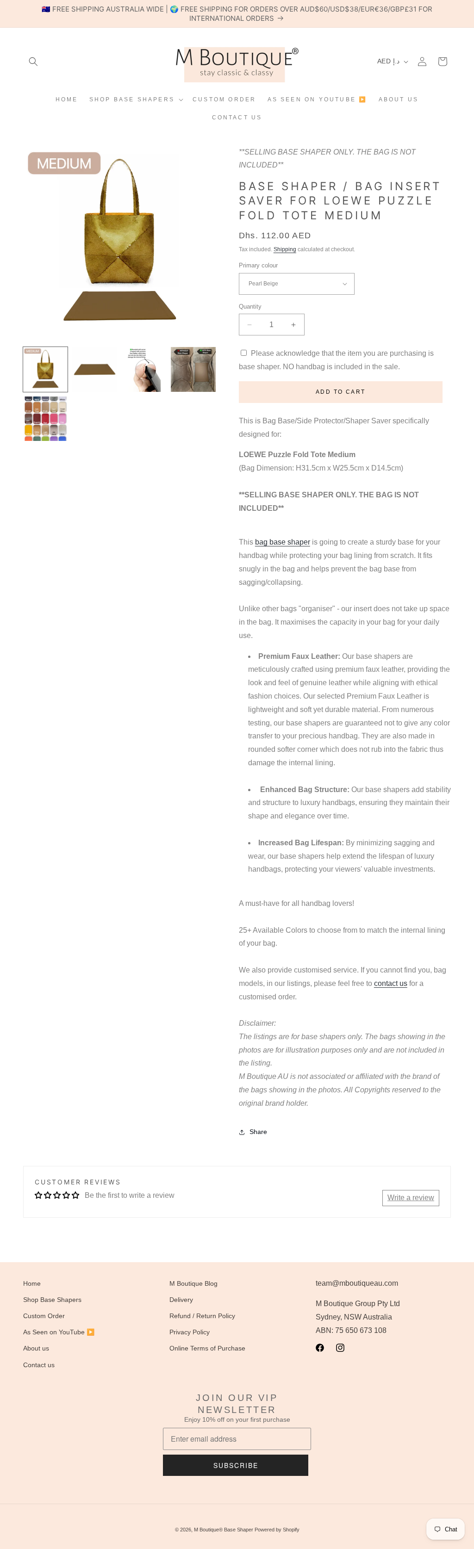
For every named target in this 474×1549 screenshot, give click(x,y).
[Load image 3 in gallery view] (144, 369)
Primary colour (258, 265)
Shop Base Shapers (52, 1299)
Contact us (39, 1365)
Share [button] (258, 1131)
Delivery (181, 1299)
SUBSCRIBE (235, 1465)
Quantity (250, 306)
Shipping (285, 249)
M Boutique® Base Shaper (223, 1529)
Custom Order (44, 1316)
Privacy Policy (189, 1332)
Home (32, 1283)
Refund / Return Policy (202, 1316)
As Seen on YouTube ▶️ (58, 1332)
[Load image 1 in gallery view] (45, 369)
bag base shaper (282, 542)
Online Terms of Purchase (207, 1348)
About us (36, 1348)
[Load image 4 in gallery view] (193, 369)
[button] (33, 61)
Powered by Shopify (277, 1529)
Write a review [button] (410, 1198)
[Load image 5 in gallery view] (45, 419)
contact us (390, 983)
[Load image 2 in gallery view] (94, 369)
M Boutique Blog (193, 1283)
